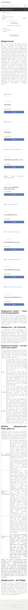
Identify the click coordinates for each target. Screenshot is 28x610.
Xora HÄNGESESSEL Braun (10, 215)
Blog (13, 607)
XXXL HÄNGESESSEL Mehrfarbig (12, 270)
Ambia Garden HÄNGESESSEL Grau (13, 297)
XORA (6, 211)
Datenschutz (23, 607)
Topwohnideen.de (6, 9)
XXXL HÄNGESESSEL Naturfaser (12, 242)
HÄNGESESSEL (7, 105)
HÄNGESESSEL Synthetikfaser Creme (13, 160)
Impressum (17, 607)
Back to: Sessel (6, 12)
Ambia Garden (8, 101)
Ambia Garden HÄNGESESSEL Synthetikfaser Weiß (11, 188)
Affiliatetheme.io (14, 606)
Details (14, 112)
